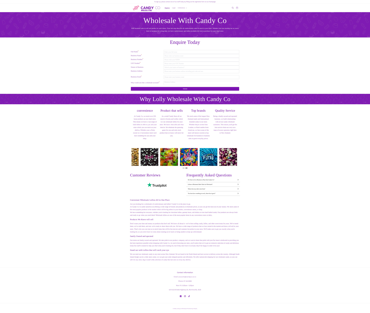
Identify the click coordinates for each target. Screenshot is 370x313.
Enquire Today (185, 42)
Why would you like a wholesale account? (145, 82)
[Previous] (135, 157)
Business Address (137, 71)
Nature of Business (137, 67)
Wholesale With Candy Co (185, 20)
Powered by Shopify (192, 308)
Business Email (136, 76)
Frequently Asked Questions (209, 175)
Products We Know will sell (141, 219)
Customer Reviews (145, 175)
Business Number (137, 59)
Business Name (136, 55)
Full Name (135, 51)
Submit (185, 89)
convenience (145, 110)
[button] (182, 8)
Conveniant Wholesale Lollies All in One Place (150, 200)
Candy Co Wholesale (182, 308)
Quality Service (225, 110)
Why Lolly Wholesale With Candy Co (185, 99)
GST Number (136, 63)
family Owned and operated (141, 236)
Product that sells (172, 110)
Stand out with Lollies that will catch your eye (149, 250)
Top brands (198, 110)
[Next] (235, 157)
